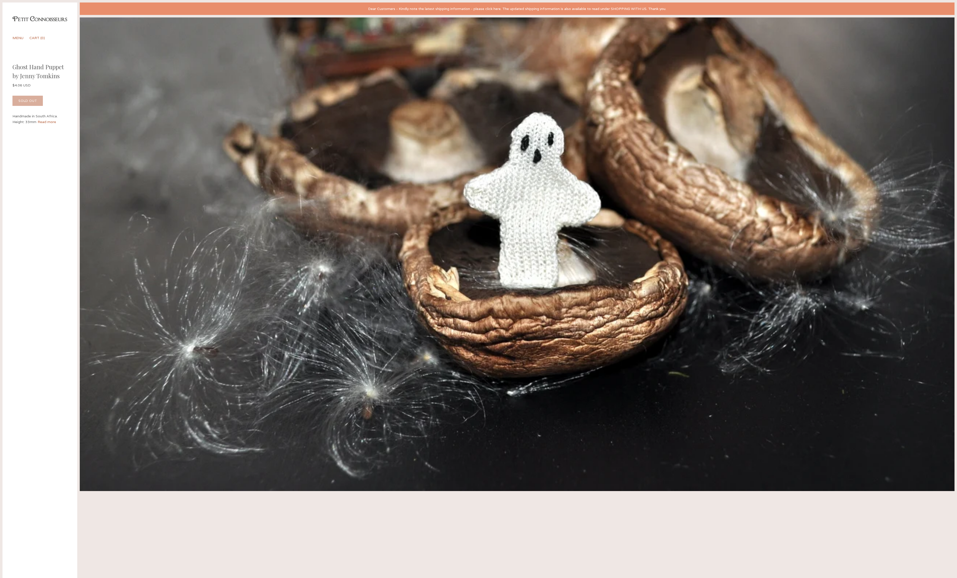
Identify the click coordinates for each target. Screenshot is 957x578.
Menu (17, 38)
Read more (47, 122)
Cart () (37, 38)
